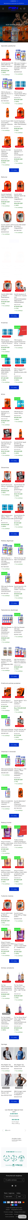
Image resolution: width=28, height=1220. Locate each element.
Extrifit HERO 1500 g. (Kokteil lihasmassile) (7, 295)
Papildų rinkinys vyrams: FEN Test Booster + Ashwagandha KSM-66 (7, 663)
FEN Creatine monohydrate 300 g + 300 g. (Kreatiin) (20, 93)
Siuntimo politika (9, 1214)
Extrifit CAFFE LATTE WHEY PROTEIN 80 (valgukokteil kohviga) (7, 227)
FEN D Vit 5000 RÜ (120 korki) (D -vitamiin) (7, 802)
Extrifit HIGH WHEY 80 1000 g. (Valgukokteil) (20, 226)
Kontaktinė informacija (19, 1214)
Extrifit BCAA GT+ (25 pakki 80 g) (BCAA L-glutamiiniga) (6, 444)
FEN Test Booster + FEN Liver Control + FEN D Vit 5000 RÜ (20, 661)
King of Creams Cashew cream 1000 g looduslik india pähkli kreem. (20, 873)
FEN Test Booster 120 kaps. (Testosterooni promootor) (19, 630)
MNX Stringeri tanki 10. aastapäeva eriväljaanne (20, 1093)
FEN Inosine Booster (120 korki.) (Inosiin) (7, 730)
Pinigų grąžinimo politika (16, 1209)
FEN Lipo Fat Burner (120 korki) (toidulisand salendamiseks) (7, 589)
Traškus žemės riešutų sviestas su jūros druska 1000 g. (20, 841)
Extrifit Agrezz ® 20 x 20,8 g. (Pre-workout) (20, 702)
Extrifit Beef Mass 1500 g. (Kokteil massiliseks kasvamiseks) (19, 267)
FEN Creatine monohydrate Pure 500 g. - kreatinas (19, 341)
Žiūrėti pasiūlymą (14, 29)
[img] (14, 1114)
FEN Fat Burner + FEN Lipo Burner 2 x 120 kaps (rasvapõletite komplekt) (7, 95)
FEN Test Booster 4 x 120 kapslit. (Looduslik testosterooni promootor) (7, 631)
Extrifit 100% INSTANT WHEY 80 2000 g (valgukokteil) (19, 197)
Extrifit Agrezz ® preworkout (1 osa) (6, 701)
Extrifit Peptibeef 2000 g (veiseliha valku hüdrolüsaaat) (20, 122)
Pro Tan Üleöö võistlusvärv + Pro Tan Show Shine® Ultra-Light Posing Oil (19, 988)
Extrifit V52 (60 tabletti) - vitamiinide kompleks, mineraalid (6, 153)
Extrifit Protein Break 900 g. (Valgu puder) (20, 915)
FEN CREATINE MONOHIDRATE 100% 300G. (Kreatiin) (5, 371)
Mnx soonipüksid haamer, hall (6, 1092)
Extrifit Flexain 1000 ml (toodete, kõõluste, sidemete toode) (7, 123)
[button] (3, 8)
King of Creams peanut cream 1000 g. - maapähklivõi (7, 843)
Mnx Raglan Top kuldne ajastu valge (7, 1065)
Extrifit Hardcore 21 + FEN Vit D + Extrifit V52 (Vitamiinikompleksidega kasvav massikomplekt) (20, 298)
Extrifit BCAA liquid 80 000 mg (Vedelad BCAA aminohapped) (20, 444)
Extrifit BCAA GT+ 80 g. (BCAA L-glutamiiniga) (19, 517)
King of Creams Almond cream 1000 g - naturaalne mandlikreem (7, 873)
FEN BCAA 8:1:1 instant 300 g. (18, 412)
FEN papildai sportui (14, 1207)
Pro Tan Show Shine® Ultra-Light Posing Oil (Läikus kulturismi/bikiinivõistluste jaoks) (20, 1021)
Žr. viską (14, 170)
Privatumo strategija (8, 1211)
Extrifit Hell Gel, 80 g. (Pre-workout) (20, 730)
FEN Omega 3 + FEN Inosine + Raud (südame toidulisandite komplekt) (20, 772)
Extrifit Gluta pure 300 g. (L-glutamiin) (7, 485)
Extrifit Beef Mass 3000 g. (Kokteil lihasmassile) (6, 266)
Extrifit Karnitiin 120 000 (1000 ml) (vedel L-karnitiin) (7, 64)
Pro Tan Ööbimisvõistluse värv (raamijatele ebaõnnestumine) (6, 987)
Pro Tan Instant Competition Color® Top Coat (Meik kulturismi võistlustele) (7, 1021)
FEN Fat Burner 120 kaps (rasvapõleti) (20, 558)
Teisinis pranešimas (9, 1216)
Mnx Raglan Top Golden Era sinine (19, 1065)
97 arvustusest (14, 1116)
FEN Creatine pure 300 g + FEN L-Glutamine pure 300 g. (20, 371)
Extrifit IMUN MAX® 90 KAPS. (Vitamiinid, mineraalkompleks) (20, 803)
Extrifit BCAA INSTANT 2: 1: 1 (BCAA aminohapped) (18, 152)
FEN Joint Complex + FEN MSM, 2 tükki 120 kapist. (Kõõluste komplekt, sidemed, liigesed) (20, 66)
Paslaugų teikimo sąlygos (20, 1211)
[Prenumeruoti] (22, 1180)
